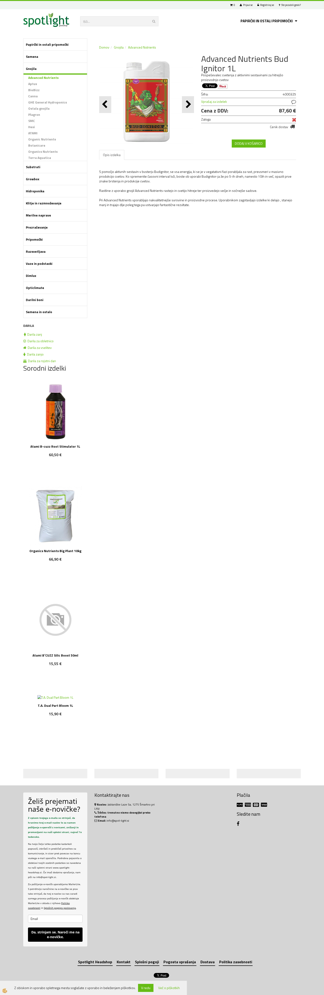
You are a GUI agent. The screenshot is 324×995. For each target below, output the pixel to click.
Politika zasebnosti (235, 962)
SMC (31, 120)
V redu (145, 987)
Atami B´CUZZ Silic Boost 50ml (55, 655)
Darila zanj (34, 334)
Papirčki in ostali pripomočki (267, 21)
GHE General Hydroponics (47, 102)
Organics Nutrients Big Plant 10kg (55, 550)
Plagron (34, 114)
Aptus (32, 83)
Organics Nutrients (43, 151)
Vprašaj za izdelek (214, 101)
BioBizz (34, 89)
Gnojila (119, 47)
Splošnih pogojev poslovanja (60, 907)
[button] (188, 104)
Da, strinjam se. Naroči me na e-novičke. (55, 934)
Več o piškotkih (169, 988)
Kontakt (123, 962)
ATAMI (32, 133)
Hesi (31, 126)
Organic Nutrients (42, 139)
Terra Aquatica (39, 157)
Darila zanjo (35, 354)
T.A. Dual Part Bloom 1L (55, 705)
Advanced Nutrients (43, 77)
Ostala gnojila (39, 108)
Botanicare (36, 145)
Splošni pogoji (147, 962)
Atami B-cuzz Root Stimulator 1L (55, 446)
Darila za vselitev (39, 347)
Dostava (207, 962)
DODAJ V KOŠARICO (249, 143)
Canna (33, 96)
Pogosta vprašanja (179, 962)
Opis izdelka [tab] (111, 154)
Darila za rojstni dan (41, 360)
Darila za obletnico (40, 340)
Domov (104, 47)
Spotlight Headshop (95, 962)
